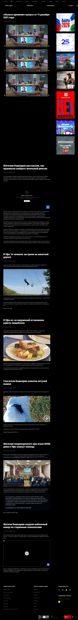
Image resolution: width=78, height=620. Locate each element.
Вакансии (5, 603)
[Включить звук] (48, 207)
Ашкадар (43, 1)
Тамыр (50, 1)
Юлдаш (26, 1)
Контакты (5, 606)
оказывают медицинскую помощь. (40, 457)
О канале (70, 5)
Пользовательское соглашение (10, 609)
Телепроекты (30, 5)
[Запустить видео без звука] (48, 564)
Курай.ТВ (64, 1)
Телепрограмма (50, 5)
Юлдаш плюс (35, 1)
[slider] (21, 45)
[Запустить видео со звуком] (27, 553)
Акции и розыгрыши (8, 592)
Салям (57, 1)
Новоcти (5, 1)
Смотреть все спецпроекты (64, 598)
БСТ (11, 1)
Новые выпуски (9, 5)
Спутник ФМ (18, 1)
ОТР (35, 612)
